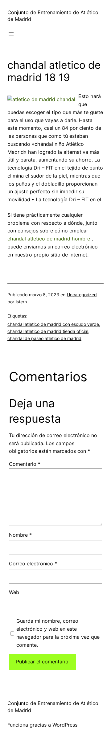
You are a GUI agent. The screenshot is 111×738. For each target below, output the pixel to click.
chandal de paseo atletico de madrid (44, 338)
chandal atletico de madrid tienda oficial (47, 331)
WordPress (64, 725)
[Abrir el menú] (11, 34)
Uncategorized (82, 294)
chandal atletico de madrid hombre (48, 239)
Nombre (20, 535)
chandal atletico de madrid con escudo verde (53, 324)
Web (14, 592)
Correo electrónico (33, 563)
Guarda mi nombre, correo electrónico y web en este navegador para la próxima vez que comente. (58, 633)
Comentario (24, 464)
